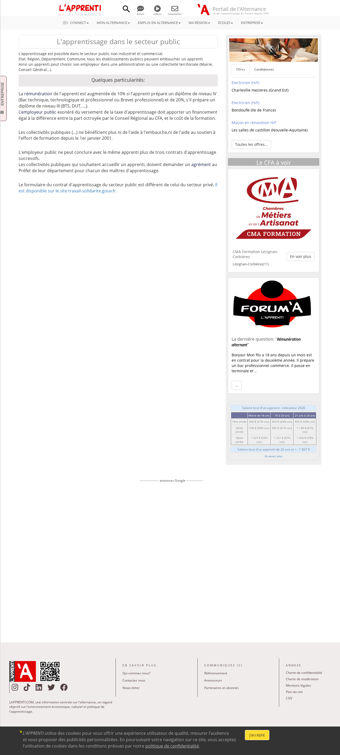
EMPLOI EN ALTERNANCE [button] (158, 22)
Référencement (215, 673)
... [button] (236, 385)
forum (140, 14)
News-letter (131, 688)
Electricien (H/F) (245, 82)
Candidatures (264, 69)
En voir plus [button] (300, 256)
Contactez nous (133, 680)
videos (157, 14)
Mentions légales (298, 685)
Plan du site (294, 692)
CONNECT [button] (78, 22)
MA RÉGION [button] (198, 22)
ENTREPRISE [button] (250, 22)
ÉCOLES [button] (224, 22)
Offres (240, 69)
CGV (289, 698)
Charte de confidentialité (304, 672)
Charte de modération (302, 679)
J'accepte (257, 734)
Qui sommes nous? (136, 673)
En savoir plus (274, 456)
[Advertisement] (171, 558)
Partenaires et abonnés (221, 688)
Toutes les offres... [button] (251, 144)
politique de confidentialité (172, 746)
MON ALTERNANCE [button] (112, 22)
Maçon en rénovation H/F (254, 122)
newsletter (175, 14)
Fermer (21, 731)
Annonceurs (213, 680)
